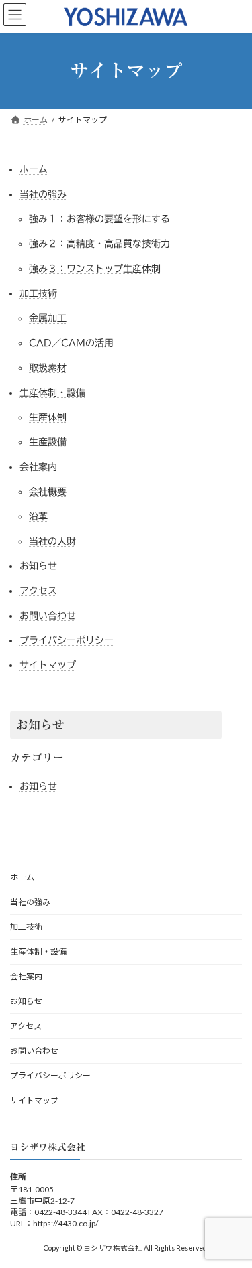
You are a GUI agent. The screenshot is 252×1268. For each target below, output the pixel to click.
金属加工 (48, 318)
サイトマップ (47, 665)
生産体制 (48, 417)
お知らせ (38, 566)
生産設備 (48, 442)
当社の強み (43, 194)
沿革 (38, 516)
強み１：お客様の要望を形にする (99, 219)
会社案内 (38, 467)
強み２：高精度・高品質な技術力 (99, 244)
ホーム (33, 169)
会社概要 (48, 491)
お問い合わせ (47, 615)
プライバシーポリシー (66, 640)
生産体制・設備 (52, 392)
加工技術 (38, 293)
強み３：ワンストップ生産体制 (95, 268)
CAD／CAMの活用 (71, 343)
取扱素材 (48, 367)
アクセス (38, 590)
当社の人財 (52, 541)
